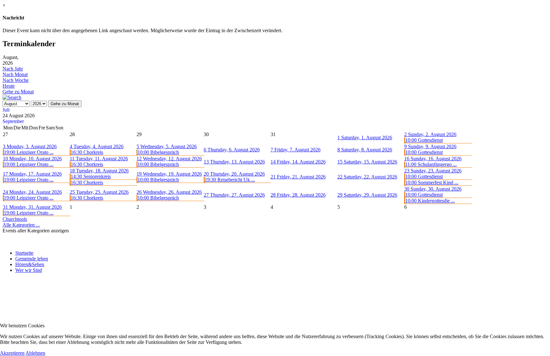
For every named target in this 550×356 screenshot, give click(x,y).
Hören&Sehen (29, 264)
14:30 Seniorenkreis (91, 176)
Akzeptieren (12, 353)
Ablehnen (35, 353)
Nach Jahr (13, 68)
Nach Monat (15, 74)
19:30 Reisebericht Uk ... (230, 179)
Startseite (24, 253)
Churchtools (15, 219)
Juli (6, 110)
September (13, 121)
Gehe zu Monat (18, 91)
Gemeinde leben (31, 258)
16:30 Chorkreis (87, 152)
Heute (9, 86)
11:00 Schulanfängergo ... (431, 164)
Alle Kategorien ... (21, 225)
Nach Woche (16, 80)
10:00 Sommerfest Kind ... (431, 182)
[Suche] (12, 97)
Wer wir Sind (28, 270)
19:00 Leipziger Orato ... (28, 152)
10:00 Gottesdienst (424, 140)
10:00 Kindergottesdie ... (430, 200)
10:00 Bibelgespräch (158, 152)
